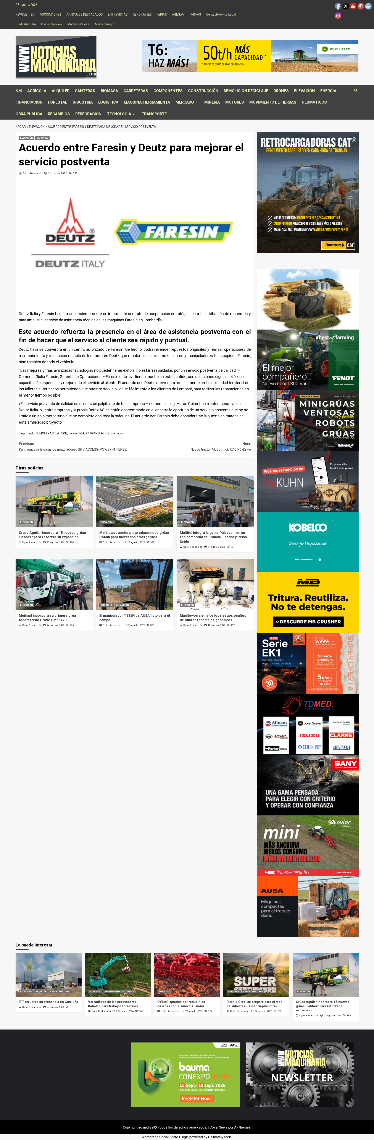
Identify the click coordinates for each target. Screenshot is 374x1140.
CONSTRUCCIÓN (203, 90)
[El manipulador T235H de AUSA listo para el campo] (134, 584)
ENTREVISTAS (118, 14)
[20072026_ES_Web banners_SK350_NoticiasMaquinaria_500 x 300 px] (308, 542)
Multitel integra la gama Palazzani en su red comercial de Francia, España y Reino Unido (213, 537)
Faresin (74, 433)
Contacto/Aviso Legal (221, 14)
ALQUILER (60, 90)
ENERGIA (328, 90)
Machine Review (79, 24)
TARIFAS (195, 14)
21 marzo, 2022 (57, 173)
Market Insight (104, 24)
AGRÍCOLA (36, 90)
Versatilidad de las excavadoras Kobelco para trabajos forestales (113, 1004)
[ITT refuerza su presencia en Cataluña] (49, 975)
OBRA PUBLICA (29, 114)
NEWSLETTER (25, 14)
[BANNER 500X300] (300, 1075)
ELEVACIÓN (304, 90)
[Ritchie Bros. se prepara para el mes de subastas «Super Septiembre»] (256, 975)
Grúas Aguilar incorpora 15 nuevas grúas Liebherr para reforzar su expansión (52, 535)
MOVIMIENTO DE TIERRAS (272, 102)
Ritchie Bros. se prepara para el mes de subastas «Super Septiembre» (254, 1004)
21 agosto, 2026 (136, 625)
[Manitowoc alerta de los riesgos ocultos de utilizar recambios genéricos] (215, 584)
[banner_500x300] (308, 663)
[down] (196, 103)
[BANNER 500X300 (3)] (308, 420)
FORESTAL (57, 102)
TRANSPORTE (154, 114)
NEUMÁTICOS (314, 102)
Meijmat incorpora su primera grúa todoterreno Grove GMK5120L (47, 617)
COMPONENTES (168, 90)
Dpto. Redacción (32, 173)
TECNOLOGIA (119, 114)
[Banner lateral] (308, 481)
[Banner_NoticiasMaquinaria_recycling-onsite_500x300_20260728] (308, 602)
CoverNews (218, 1127)
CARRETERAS (136, 90)
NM (19, 90)
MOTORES (234, 102)
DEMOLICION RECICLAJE (246, 90)
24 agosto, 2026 (216, 547)
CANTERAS (85, 90)
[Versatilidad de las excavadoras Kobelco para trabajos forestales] (118, 975)
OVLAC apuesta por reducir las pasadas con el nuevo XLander (181, 1004)
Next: (220, 447)
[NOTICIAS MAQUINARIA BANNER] (308, 845)
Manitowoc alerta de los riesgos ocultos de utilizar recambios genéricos (213, 617)
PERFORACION (88, 114)
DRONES (281, 90)
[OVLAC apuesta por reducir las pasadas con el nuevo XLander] (187, 975)
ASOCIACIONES (50, 14)
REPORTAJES (142, 14)
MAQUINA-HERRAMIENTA (147, 102)
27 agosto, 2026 (55, 542)
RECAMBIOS (59, 114)
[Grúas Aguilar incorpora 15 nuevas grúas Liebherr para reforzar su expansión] (54, 501)
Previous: (73, 447)
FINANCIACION (29, 102)
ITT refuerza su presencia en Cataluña (48, 1002)
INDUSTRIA (83, 102)
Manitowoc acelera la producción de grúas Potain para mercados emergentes (134, 535)
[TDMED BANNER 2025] (308, 724)
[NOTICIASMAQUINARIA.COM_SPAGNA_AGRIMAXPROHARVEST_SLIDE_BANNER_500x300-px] (308, 299)
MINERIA (212, 102)
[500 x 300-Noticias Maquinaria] (185, 1075)
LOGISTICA (108, 102)
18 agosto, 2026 (216, 625)
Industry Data (27, 24)
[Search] (356, 90)
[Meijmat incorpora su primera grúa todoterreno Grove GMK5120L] (54, 584)
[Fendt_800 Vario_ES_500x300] (308, 360)
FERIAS (162, 14)
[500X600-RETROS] (308, 192)
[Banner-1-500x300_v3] (308, 906)
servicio (117, 433)
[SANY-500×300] (308, 785)
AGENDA (178, 14)
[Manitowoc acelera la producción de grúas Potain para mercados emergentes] (134, 501)
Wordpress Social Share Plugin (165, 1137)
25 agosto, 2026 (136, 542)
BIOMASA (109, 90)
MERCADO (185, 102)
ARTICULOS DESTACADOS (84, 14)
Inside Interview (51, 24)
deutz (31, 433)
